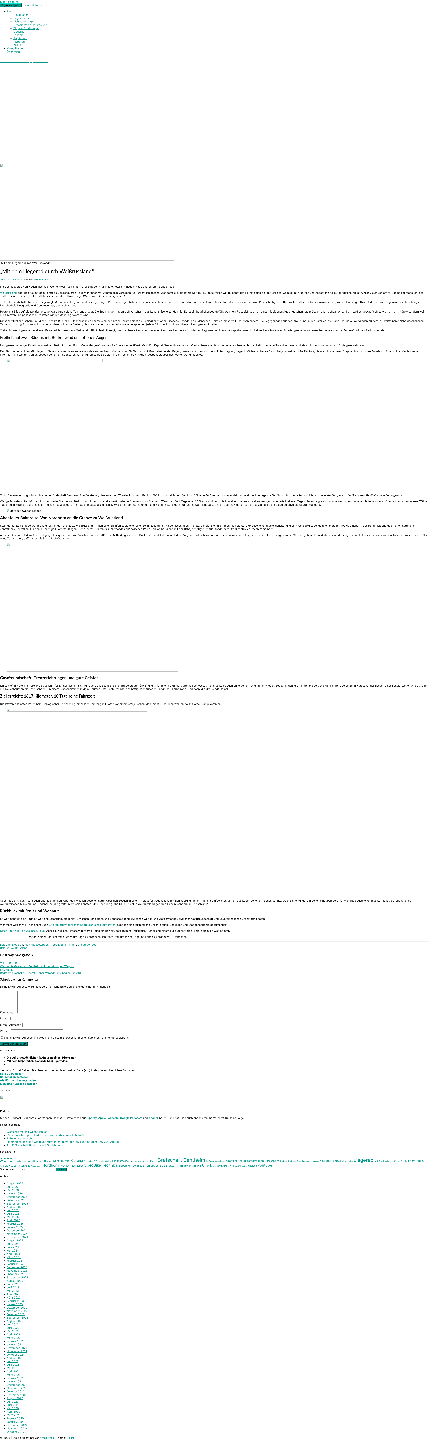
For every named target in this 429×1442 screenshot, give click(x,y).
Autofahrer (18, 1161)
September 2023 (17, 1277)
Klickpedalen (347, 1161)
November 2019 (17, 1428)
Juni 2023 (13, 1287)
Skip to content (10, 1)
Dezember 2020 (17, 1384)
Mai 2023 (13, 1290)
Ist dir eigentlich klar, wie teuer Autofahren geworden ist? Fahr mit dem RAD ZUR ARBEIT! (63, 1141)
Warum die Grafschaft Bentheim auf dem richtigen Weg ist (37, 964)
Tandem (18, 35)
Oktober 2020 (16, 1391)
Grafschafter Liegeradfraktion (245, 1160)
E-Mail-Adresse (11, 1024)
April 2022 (13, 1334)
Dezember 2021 (17, 1348)
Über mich (13, 51)
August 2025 (15, 1207)
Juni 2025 (13, 1213)
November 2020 (17, 1388)
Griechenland (272, 1160)
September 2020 (17, 1395)
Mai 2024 (13, 1250)
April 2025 (13, 1220)
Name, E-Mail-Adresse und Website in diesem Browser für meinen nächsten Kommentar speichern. (66, 1037)
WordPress (47, 1437)
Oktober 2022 (16, 1314)
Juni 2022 (13, 1327)
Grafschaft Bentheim (181, 1160)
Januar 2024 (15, 1264)
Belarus (4, 948)
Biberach (47, 1161)
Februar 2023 (15, 1301)
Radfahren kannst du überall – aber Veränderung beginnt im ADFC (42, 971)
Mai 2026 (13, 1190)
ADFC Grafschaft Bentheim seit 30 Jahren (33, 1145)
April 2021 (13, 1371)
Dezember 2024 (17, 1230)
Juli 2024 (13, 1243)
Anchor (153, 1118)
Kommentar (8, 1012)
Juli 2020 (13, 1401)
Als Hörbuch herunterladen (18, 1080)
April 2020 (13, 1411)
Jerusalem (314, 1161)
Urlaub (207, 1165)
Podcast (64, 1165)
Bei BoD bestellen (11, 1073)
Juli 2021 (12, 1361)
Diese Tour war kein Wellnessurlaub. (22, 930)
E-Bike (97, 1161)
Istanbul (305, 1161)
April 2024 (13, 1254)
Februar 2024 (15, 1260)
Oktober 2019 (15, 1431)
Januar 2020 (15, 1421)
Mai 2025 (13, 1217)
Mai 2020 (13, 1408)
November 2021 (17, 1351)
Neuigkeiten (20, 14)
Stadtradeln (174, 1166)
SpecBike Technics (101, 1165)
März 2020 (14, 1415)
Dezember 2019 (17, 1425)
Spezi (163, 1165)
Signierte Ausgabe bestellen (18, 1083)
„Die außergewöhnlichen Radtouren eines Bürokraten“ (82, 924)
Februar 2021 (15, 1378)
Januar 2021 (14, 1381)
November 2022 (17, 1311)
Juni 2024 (13, 1247)
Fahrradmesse (120, 1160)
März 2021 (13, 1374)
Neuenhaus (23, 1165)
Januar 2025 (15, 1227)
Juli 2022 (13, 1324)
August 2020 (15, 1398)
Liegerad (18, 31)
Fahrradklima (105, 1161)
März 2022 (14, 1337)
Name (5, 1018)
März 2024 (14, 1257)
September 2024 (17, 1237)
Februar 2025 (15, 1223)
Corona (77, 1160)
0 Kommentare (42, 280)
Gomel (153, 1161)
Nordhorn (50, 1165)
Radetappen (76, 1165)
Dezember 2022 (17, 1307)
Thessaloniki (195, 1166)
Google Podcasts (131, 1118)
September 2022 (17, 1317)
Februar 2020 (15, 1418)
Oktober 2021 (15, 1354)
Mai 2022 (13, 1331)
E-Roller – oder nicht (20, 1138)
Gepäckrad (20, 38)
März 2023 (14, 1297)
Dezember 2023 (17, 1267)
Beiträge (5, 944)
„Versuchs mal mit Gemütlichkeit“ (27, 1131)
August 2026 (15, 1183)
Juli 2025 (13, 1210)
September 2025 (17, 1203)
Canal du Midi (61, 1160)
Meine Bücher (15, 48)
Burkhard (17, 280)
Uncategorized (87, 944)
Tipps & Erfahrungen (26, 28)
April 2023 (13, 1294)
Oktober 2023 (16, 1274)
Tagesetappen (22, 18)
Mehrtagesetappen (25, 21)
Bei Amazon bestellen (14, 1077)
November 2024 (17, 1233)
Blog (9, 11)
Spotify (92, 1118)
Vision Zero (235, 1166)
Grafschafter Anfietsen (215, 1161)
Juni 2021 (13, 1364)
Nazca (13, 1165)
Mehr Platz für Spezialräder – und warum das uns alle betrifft (45, 1135)
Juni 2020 (13, 1405)
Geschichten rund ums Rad (30, 25)
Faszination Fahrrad (139, 1161)
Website (5, 1031)
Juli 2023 (13, 1284)
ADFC (17, 45)
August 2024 (15, 1240)
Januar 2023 (15, 1304)
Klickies (336, 1160)
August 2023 (15, 1280)
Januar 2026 (15, 1193)
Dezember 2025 (17, 1196)
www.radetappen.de (35, 5)
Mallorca (379, 1160)
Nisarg (70, 1437)
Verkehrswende (221, 1166)
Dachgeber (88, 1161)
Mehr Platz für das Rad (394, 1161)
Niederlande (36, 1166)
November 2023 (17, 1270)
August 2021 (15, 1358)
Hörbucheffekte (294, 1161)
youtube (265, 1165)
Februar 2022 (15, 1341)
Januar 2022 (15, 1344)
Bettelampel (37, 1161)
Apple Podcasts (108, 1118)
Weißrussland (8, 292)
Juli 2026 (13, 1186)
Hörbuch (283, 1161)
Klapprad (19, 41)
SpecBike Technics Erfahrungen (139, 1165)
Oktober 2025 (16, 1200)
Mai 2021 (12, 1368)
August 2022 (15, 1321)
